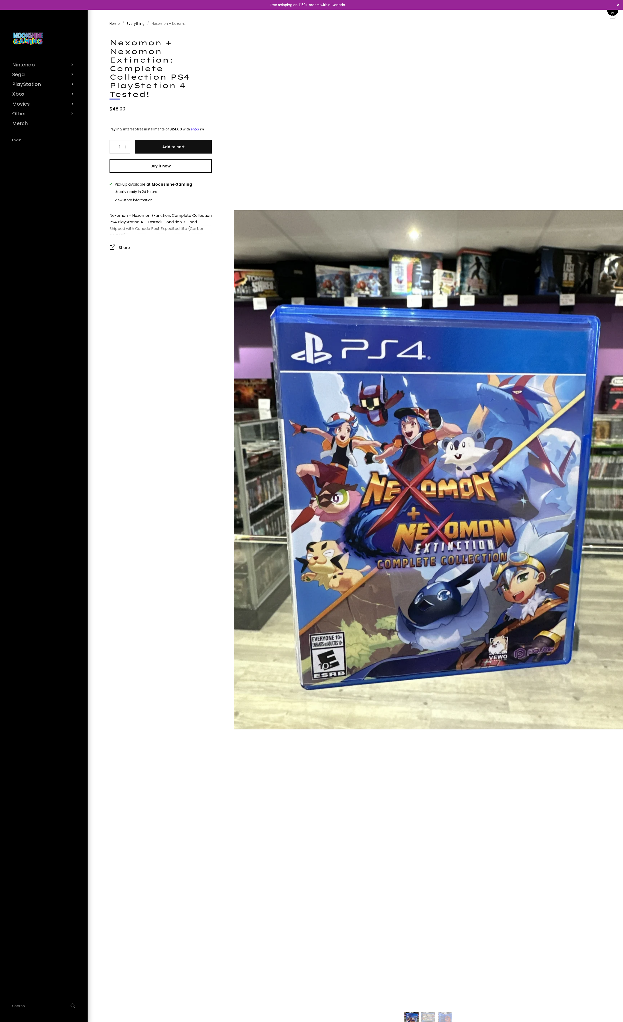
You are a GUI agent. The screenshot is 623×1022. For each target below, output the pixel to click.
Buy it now (160, 166)
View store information (133, 200)
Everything (136, 23)
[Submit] (72, 1005)
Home (115, 23)
